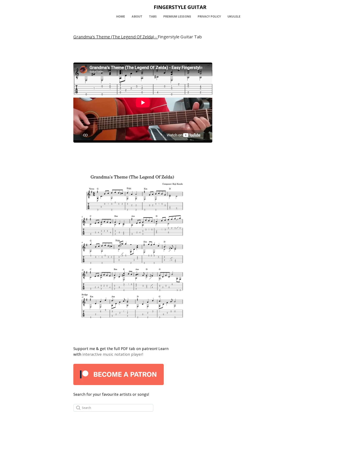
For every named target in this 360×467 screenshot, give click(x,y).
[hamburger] (55, 6)
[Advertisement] (252, 89)
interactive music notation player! (112, 354)
